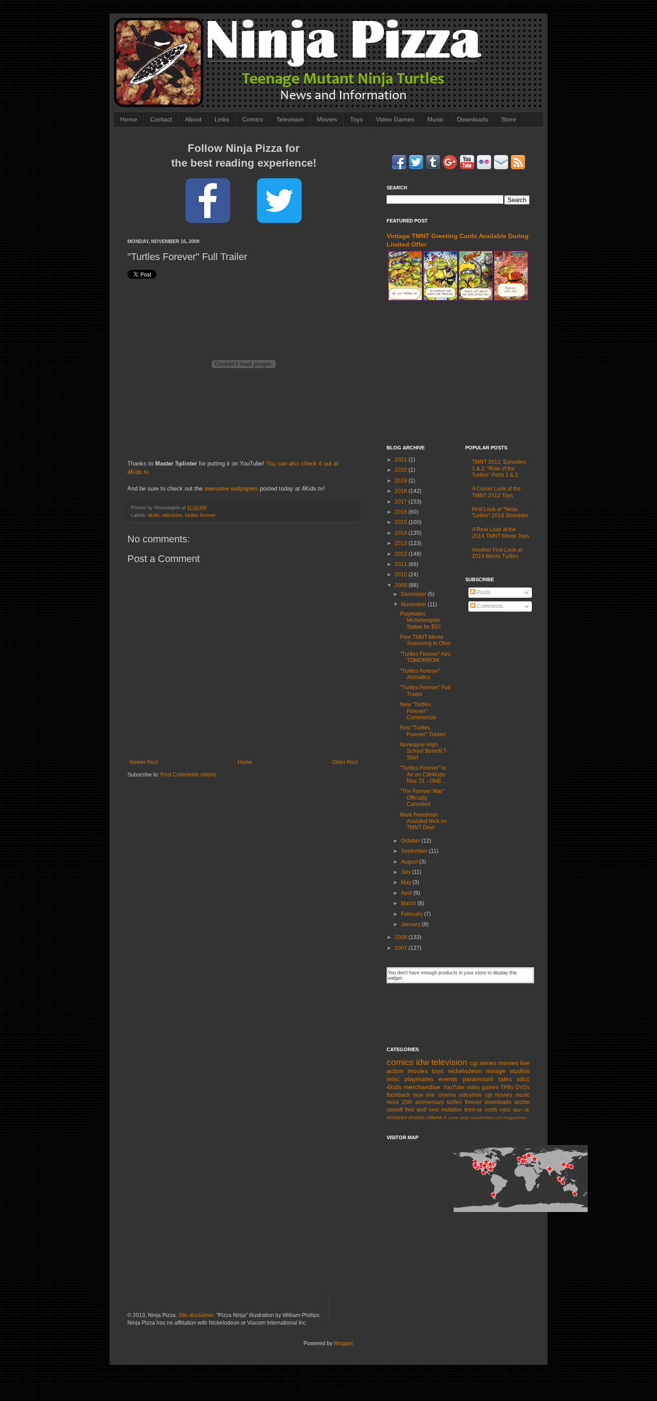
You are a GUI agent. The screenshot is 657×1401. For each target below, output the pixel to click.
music (522, 1095)
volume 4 (436, 1117)
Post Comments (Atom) (188, 775)
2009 (402, 585)
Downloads (472, 119)
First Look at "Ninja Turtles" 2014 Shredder (500, 512)
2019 (402, 481)
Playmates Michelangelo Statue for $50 (420, 620)
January (411, 924)
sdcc (523, 1078)
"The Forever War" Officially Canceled (422, 797)
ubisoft (395, 1110)
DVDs (522, 1087)
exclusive (397, 1117)
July (406, 872)
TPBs (507, 1087)
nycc (505, 1110)
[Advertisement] (458, 373)
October (411, 841)
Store (508, 119)
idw (422, 1062)
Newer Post (144, 762)
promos (417, 1117)
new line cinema (434, 1095)
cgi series (483, 1062)
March (409, 903)
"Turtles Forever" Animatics (420, 674)
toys (437, 1070)
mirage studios (508, 1070)
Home (128, 119)
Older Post (345, 762)
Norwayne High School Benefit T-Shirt (424, 751)
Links (222, 119)
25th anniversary (423, 1102)
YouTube (454, 1087)
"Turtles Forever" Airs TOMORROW (425, 657)
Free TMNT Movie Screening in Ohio (425, 640)
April (407, 893)
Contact (161, 119)
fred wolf (415, 1110)
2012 (402, 554)
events (447, 1078)
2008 (402, 937)
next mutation (445, 1110)
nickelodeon (465, 1070)
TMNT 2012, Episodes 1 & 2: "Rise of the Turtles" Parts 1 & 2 (499, 468)
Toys (356, 119)
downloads (497, 1102)
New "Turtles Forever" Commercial (418, 711)
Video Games (395, 119)
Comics (252, 119)
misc (393, 1078)
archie (522, 1102)
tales (505, 1078)
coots (490, 1110)
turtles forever (200, 515)
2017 (402, 502)
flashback (398, 1095)
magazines (515, 1117)
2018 (402, 491)
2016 (402, 512)
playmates (419, 1078)
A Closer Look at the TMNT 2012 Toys (496, 492)
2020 (402, 470)
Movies (327, 119)
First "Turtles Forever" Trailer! (423, 731)
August (410, 862)
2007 (402, 948)
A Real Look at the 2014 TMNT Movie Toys (500, 532)
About (193, 119)
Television (290, 119)
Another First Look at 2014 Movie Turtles (497, 553)
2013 (402, 543)
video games (482, 1087)
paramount (478, 1078)
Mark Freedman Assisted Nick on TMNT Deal (423, 821)
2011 (402, 564)
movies (508, 1062)
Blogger (343, 1343)
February (412, 914)
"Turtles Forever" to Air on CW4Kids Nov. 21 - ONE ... (423, 774)
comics (400, 1062)
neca (393, 1102)
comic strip (458, 1117)
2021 (402, 460)
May (407, 882)
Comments (489, 606)
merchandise (422, 1087)
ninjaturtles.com (486, 1117)
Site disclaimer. (196, 1315)
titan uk (521, 1109)
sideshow (470, 1095)
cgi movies (499, 1095)
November (414, 604)
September (415, 851)
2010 (402, 574)
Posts (483, 592)
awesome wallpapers (231, 488)
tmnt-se (473, 1110)
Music (435, 119)
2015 (402, 522)
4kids (154, 515)
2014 (402, 533)
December (414, 594)
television (172, 515)
